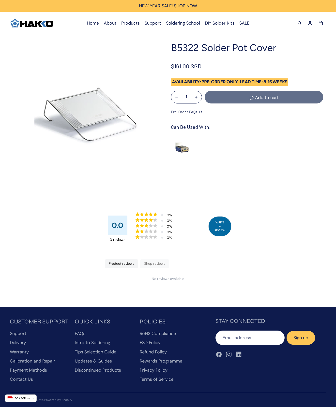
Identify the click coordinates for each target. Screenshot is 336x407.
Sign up (300, 338)
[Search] (299, 23)
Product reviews (121, 263)
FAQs (80, 333)
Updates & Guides (93, 361)
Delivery (18, 343)
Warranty (19, 352)
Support (18, 333)
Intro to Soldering (92, 343)
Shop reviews (154, 263)
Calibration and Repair (32, 361)
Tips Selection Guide (95, 352)
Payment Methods (28, 370)
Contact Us (21, 379)
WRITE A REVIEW (219, 226)
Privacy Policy (154, 370)
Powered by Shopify (58, 400)
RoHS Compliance (158, 333)
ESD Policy (150, 343)
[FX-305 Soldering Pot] (181, 146)
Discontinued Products (98, 370)
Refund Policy (153, 352)
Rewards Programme (161, 361)
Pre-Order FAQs (184, 111)
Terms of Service (156, 379)
